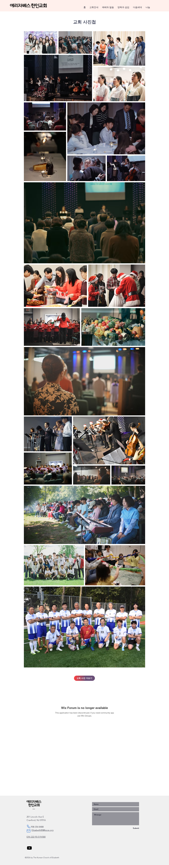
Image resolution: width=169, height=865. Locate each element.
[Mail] (28, 831)
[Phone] (28, 826)
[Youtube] (29, 848)
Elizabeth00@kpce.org (42, 830)
